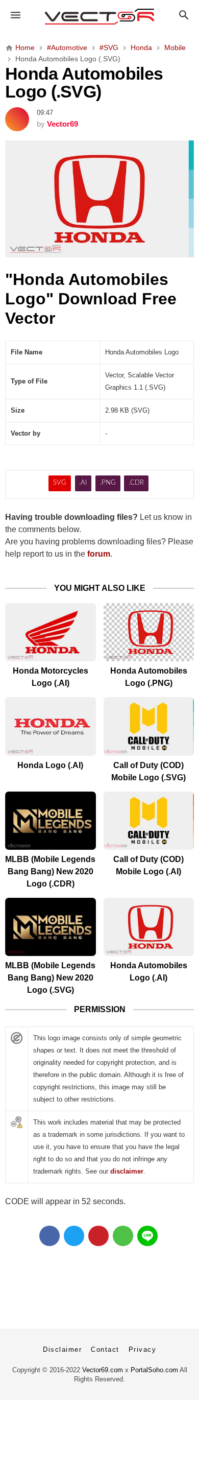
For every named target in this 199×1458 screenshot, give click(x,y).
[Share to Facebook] (49, 1236)
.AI (83, 483)
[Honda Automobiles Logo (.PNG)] (149, 632)
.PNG (108, 483)
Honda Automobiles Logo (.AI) (148, 971)
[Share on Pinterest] (98, 1236)
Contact (105, 1349)
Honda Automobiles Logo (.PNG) (148, 676)
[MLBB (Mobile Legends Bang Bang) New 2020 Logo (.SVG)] (50, 927)
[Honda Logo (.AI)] (50, 726)
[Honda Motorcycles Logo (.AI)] (50, 632)
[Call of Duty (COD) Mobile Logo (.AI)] (149, 821)
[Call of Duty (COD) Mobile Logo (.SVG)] (149, 726)
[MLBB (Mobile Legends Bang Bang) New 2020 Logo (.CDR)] (50, 821)
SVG (59, 483)
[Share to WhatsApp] (123, 1236)
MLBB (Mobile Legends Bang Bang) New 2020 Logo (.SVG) (50, 977)
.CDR (136, 483)
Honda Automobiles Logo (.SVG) (84, 83)
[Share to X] (74, 1236)
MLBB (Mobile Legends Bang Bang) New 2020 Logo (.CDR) (50, 871)
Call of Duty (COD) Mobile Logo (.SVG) (148, 771)
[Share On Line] (147, 1236)
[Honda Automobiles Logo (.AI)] (149, 927)
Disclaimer (62, 1349)
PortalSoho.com (154, 1370)
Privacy (143, 1349)
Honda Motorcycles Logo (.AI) (50, 676)
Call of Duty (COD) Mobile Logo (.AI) (148, 865)
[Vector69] (100, 16)
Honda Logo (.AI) (50, 765)
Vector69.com (102, 1370)
